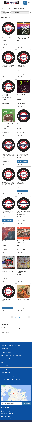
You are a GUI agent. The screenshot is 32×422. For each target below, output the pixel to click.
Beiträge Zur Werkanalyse (20, 182)
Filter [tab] (3, 12)
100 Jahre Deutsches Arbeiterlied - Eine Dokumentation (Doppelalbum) (8, 67)
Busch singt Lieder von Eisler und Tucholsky (8, 212)
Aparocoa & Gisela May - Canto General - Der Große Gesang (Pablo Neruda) (8, 125)
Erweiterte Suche (6, 352)
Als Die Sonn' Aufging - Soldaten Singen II (23, 65)
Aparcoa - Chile (21, 94)
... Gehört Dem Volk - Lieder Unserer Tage (8, 36)
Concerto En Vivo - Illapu (23, 299)
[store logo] (11, 3)
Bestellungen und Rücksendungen (11, 355)
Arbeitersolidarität (22, 123)
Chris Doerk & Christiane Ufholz (8, 300)
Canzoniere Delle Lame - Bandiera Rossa (23, 241)
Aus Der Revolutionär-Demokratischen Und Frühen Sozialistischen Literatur (23, 155)
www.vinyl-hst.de (10, 418)
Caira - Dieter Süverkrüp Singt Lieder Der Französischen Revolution (23, 213)
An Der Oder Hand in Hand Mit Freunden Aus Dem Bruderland (8, 96)
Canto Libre (5, 241)
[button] (3, 47)
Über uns (4, 369)
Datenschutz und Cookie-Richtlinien (11, 345)
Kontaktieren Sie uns (7, 359)
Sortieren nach (7, 12)
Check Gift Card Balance (8, 366)
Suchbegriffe (5, 349)
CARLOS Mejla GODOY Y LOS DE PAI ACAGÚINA (8, 270)
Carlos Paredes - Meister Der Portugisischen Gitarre (23, 271)
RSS (2, 362)
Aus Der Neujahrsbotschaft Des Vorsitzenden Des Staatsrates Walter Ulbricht (8, 155)
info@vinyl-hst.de (9, 416)
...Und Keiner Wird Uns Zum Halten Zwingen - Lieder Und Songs (23, 37)
